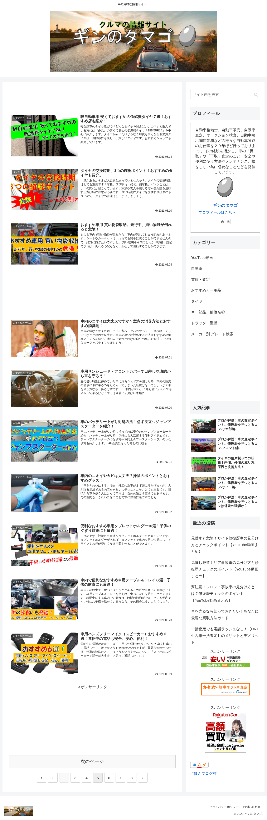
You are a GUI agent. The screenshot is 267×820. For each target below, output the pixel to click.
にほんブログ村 (203, 773)
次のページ (92, 761)
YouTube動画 (202, 258)
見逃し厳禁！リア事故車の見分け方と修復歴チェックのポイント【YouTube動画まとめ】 (225, 569)
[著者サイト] (222, 221)
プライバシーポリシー (224, 807)
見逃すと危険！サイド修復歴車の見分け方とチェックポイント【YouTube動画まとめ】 (225, 545)
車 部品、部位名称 (208, 312)
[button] (256, 94)
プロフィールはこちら (217, 212)
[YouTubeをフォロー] (228, 221)
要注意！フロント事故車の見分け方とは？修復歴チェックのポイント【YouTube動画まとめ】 (223, 594)
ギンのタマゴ (225, 205)
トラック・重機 (204, 323)
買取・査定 (200, 279)
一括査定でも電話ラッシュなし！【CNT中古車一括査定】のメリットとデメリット (225, 636)
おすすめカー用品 (206, 290)
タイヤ (196, 301)
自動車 (196, 268)
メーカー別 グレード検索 (212, 334)
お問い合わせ (252, 807)
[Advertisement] (92, 95)
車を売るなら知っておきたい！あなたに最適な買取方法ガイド (225, 614)
